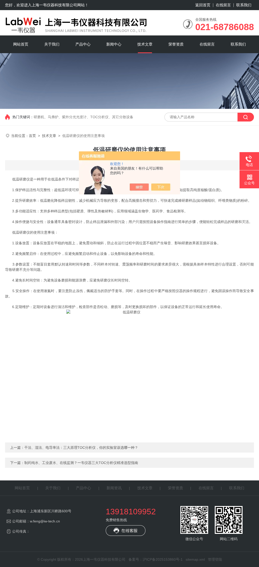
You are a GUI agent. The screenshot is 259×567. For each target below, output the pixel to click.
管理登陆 (215, 559)
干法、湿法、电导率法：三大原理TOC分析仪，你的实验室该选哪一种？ (81, 448)
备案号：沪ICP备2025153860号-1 (155, 559)
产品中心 (83, 44)
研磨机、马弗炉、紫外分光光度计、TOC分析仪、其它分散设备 (83, 117)
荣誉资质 (176, 44)
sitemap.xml (195, 559)
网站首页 (20, 44)
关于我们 (51, 44)
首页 (32, 136)
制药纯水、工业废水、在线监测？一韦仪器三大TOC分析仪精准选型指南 (81, 463)
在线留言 (223, 5)
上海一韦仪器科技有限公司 (54, 5)
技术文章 (145, 44)
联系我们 (243, 5)
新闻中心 (113, 44)
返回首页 (202, 5)
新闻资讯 (114, 488)
